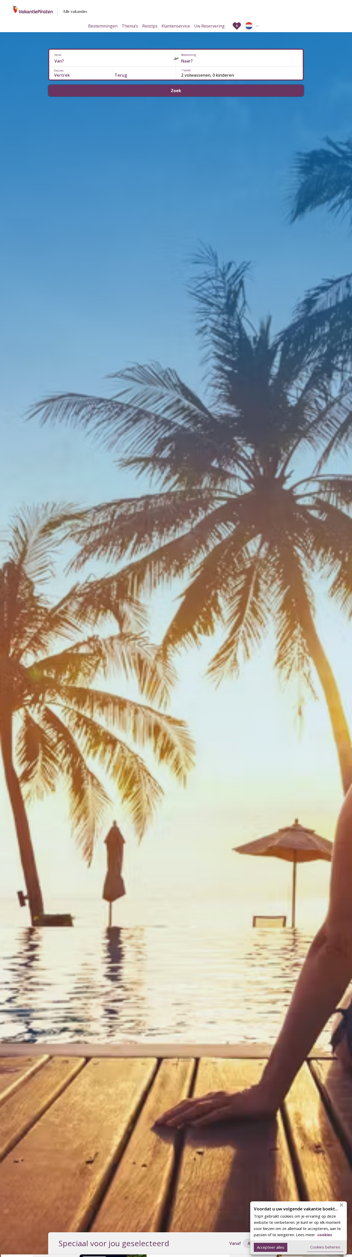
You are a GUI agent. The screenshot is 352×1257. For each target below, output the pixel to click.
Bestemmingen (103, 26)
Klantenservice (176, 26)
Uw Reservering (209, 26)
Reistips (149, 26)
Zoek (176, 90)
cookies (324, 1234)
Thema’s (130, 26)
